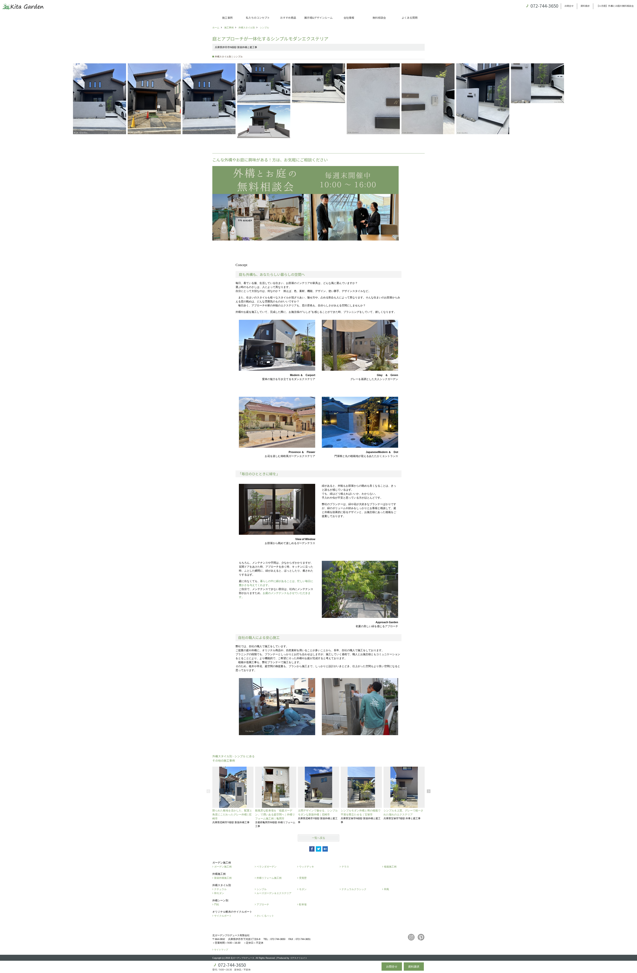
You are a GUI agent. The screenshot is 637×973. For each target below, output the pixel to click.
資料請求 (585, 5)
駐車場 (303, 904)
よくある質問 (410, 18)
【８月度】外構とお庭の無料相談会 (615, 5)
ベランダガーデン (267, 866)
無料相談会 (379, 18)
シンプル (262, 889)
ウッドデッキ (306, 866)
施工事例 (227, 18)
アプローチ (263, 904)
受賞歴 (303, 877)
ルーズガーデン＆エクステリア (274, 893)
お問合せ (569, 5)
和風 (386, 889)
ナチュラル (220, 889)
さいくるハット (265, 915)
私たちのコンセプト (258, 18)
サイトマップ (221, 949)
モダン (303, 889)
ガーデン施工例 (223, 866)
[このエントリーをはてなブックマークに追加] (325, 849)
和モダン (219, 893)
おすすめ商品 (288, 18)
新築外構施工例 (223, 877)
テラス (345, 866)
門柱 (216, 904)
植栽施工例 (390, 866)
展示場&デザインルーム (318, 18)
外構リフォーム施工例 (269, 877)
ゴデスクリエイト (298, 958)
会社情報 (349, 18)
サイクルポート (223, 915)
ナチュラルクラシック (354, 889)
